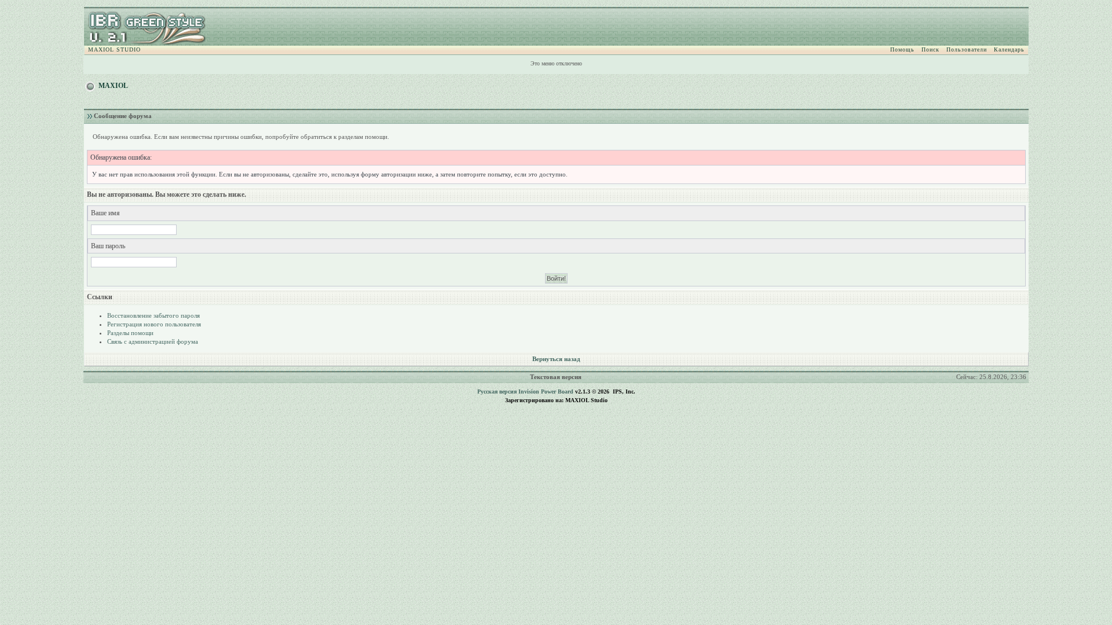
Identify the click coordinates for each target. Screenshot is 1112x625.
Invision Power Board (545, 391)
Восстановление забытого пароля (153, 315)
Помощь (902, 49)
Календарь (1009, 49)
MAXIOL (113, 86)
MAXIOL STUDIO (114, 49)
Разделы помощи (130, 332)
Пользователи (966, 49)
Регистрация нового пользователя (154, 324)
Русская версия (497, 391)
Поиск (930, 49)
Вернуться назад (556, 358)
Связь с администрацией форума (152, 341)
